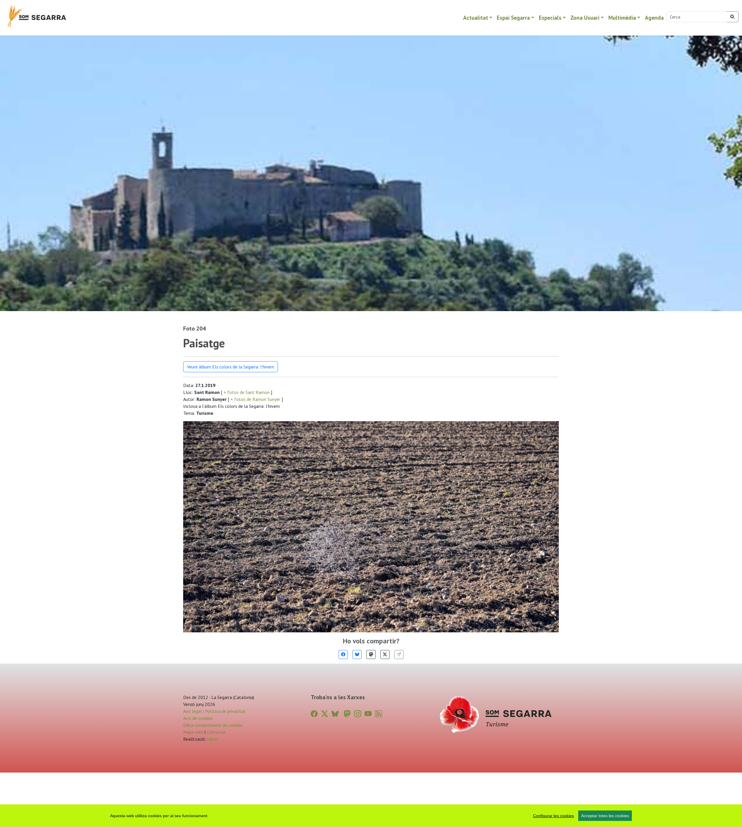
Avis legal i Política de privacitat (214, 711)
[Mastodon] (371, 654)
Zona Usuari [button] (584, 17)
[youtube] (368, 713)
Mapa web (193, 732)
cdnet (212, 739)
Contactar (216, 732)
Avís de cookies (198, 718)
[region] (371, 815)
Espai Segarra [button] (513, 17)
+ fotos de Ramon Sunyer (255, 399)
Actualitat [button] (475, 17)
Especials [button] (550, 17)
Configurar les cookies (553, 815)
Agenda (654, 17)
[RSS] (378, 713)
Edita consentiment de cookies (213, 725)
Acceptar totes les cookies (605, 815)
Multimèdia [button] (622, 17)
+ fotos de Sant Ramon (246, 392)
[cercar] (733, 16)
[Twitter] (385, 654)
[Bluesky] (357, 654)
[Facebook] (343, 654)
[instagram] (357, 713)
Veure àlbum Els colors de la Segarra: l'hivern (230, 367)
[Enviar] (398, 654)
